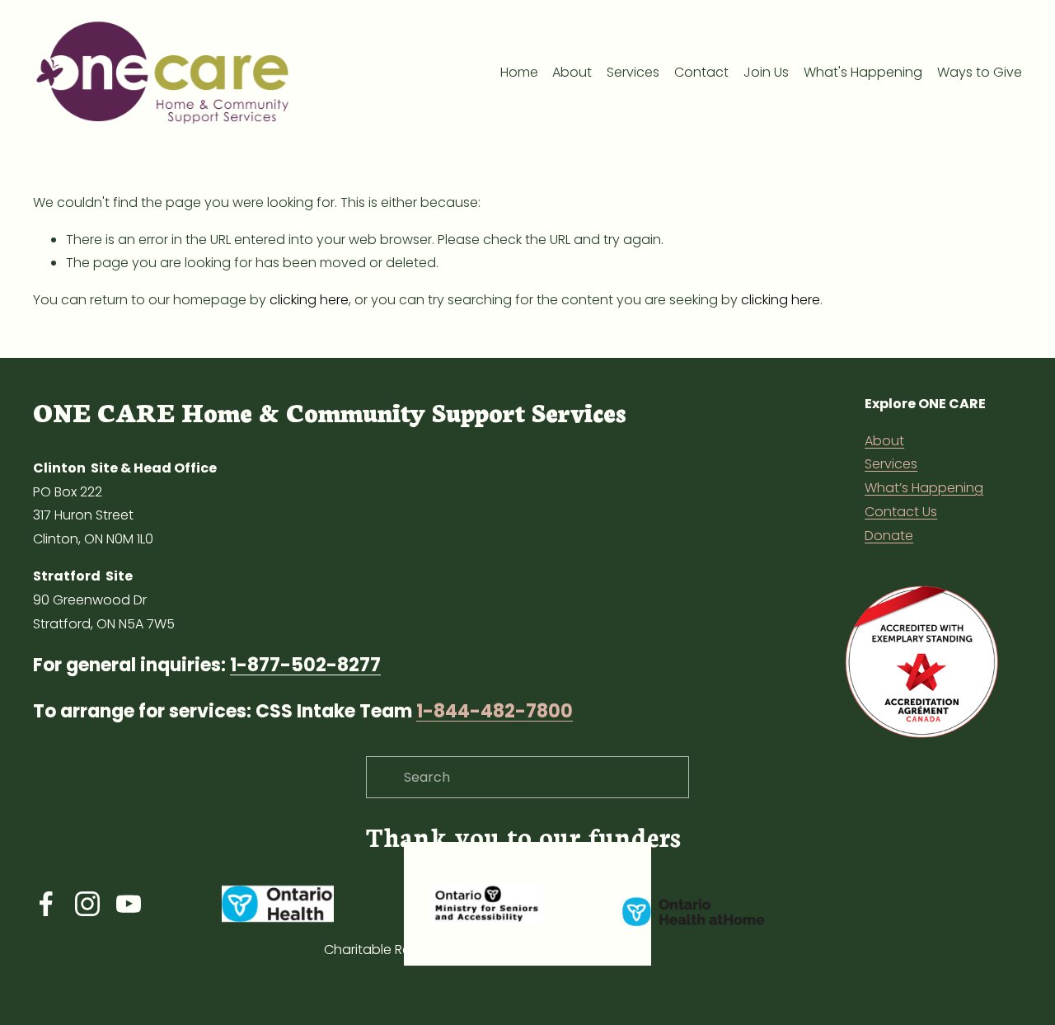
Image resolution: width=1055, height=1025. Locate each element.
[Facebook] (46, 904)
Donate (889, 535)
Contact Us (901, 511)
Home (519, 72)
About (572, 72)
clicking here (309, 299)
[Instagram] (87, 904)
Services (891, 463)
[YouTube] (128, 904)
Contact (701, 72)
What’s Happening (924, 487)
